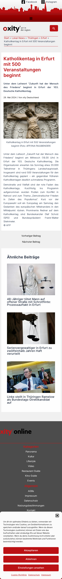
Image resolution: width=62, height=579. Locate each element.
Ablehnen (31, 559)
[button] (57, 515)
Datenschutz (34, 575)
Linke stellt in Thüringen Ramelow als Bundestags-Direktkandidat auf (30, 399)
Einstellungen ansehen (31, 567)
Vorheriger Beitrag (31, 236)
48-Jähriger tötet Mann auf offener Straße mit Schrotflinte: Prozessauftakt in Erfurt (29, 301)
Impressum (46, 575)
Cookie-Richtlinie (19, 575)
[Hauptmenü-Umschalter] (31, 18)
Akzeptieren (31, 550)
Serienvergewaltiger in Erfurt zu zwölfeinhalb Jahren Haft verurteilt (29, 350)
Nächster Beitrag (31, 242)
